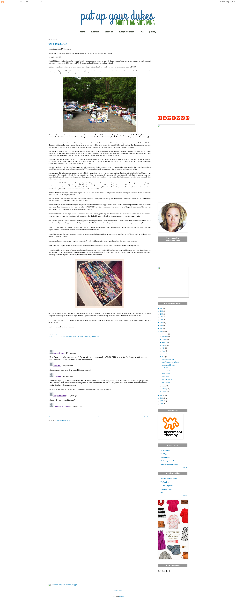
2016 (161, 320)
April (163, 357)
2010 (161, 398)
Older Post (147, 417)
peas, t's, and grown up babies (170, 362)
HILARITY (66, 337)
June (163, 351)
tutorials (95, 32)
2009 (161, 401)
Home (100, 417)
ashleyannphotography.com (169, 464)
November (165, 337)
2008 (161, 404)
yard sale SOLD (166, 371)
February (165, 389)
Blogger (121, 596)
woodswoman (166, 376)
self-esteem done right (168, 359)
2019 (161, 311)
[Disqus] (100, 379)
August (164, 345)
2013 (161, 328)
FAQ (141, 32)
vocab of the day (166, 368)
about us (109, 32)
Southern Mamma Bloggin (169, 478)
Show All (185, 467)
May (163, 354)
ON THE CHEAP (85, 337)
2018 (161, 314)
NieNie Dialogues (166, 450)
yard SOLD (58, 44)
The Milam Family (166, 489)
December (165, 334)
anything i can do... (167, 379)
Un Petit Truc (165, 482)
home (82, 32)
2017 (161, 317)
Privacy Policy (118, 590)
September (165, 342)
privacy (152, 32)
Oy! (162, 493)
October (164, 339)
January (164, 391)
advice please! (166, 374)
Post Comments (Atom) (63, 420)
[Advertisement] (172, 75)
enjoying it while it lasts (168, 365)
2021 (161, 308)
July (163, 348)
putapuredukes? (126, 32)
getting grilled (166, 382)
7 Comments (53, 337)
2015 (161, 323)
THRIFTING (95, 337)
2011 (161, 395)
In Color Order (165, 457)
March (164, 386)
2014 (161, 325)
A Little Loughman (167, 486)
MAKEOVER (74, 337)
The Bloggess (165, 454)
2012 (161, 331)
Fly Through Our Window (169, 461)
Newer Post (52, 417)
